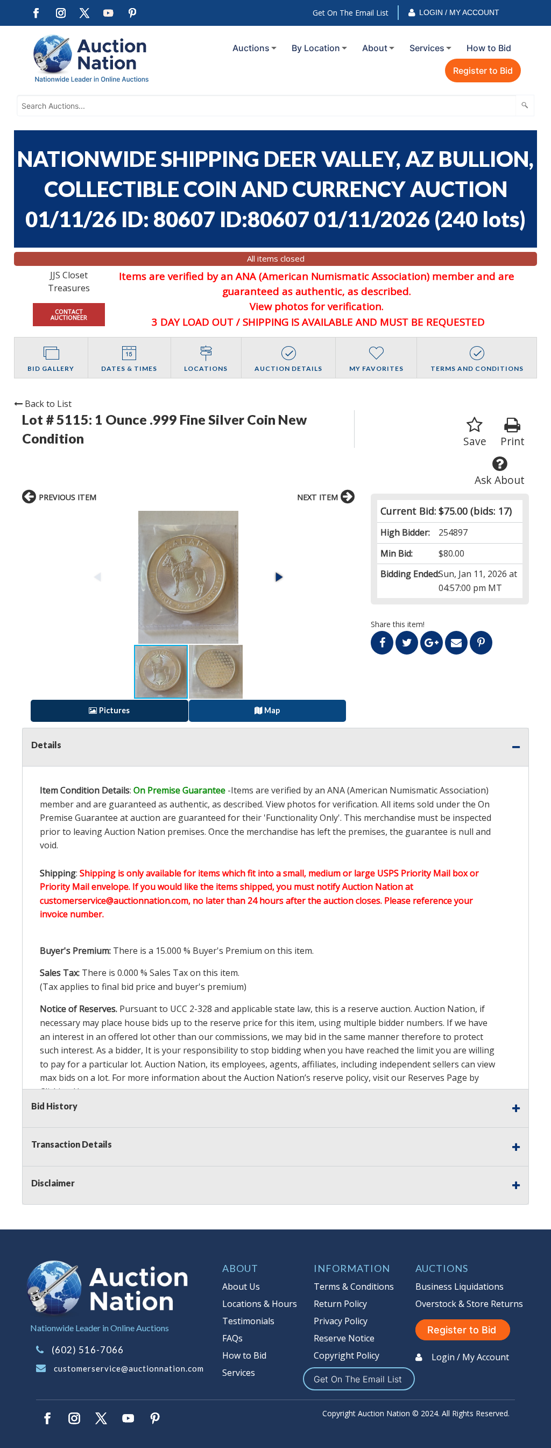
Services (426, 48)
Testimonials (248, 1321)
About (374, 48)
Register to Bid (483, 70)
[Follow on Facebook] (36, 13)
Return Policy (340, 1304)
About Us (241, 1286)
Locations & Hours (259, 1304)
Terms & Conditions (354, 1286)
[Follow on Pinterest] (133, 13)
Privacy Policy (341, 1321)
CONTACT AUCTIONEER (69, 314)
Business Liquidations (459, 1286)
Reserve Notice (344, 1338)
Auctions (251, 48)
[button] (188, 577)
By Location (316, 48)
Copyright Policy (346, 1355)
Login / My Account (459, 12)
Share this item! (398, 624)
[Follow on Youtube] (108, 13)
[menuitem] (252, 48)
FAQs (232, 1338)
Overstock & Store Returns (469, 1304)
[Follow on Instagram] (60, 13)
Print (512, 441)
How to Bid (489, 48)
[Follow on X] (84, 13)
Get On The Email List (350, 13)
